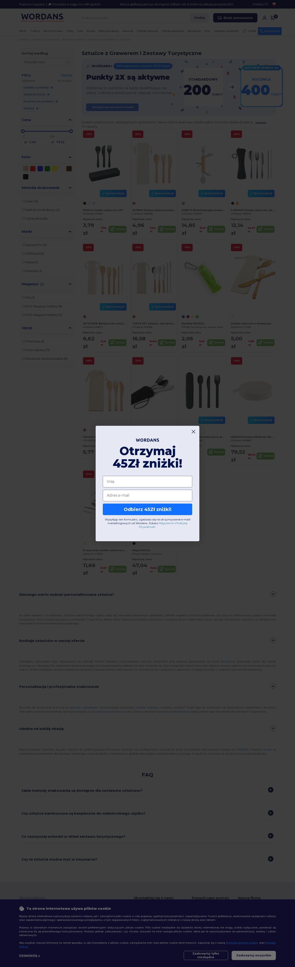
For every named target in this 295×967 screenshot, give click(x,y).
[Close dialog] (193, 432)
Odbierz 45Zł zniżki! (147, 509)
